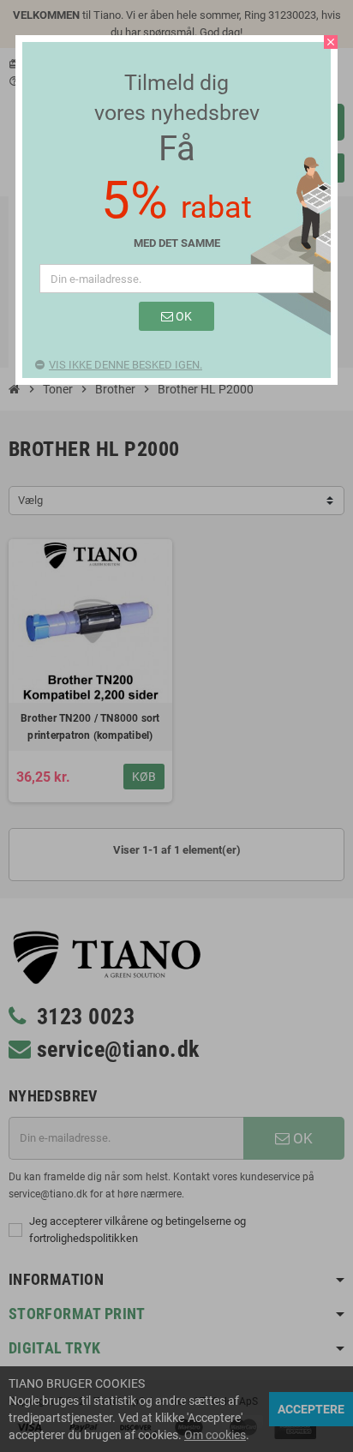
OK (182, 316)
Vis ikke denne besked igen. (125, 364)
